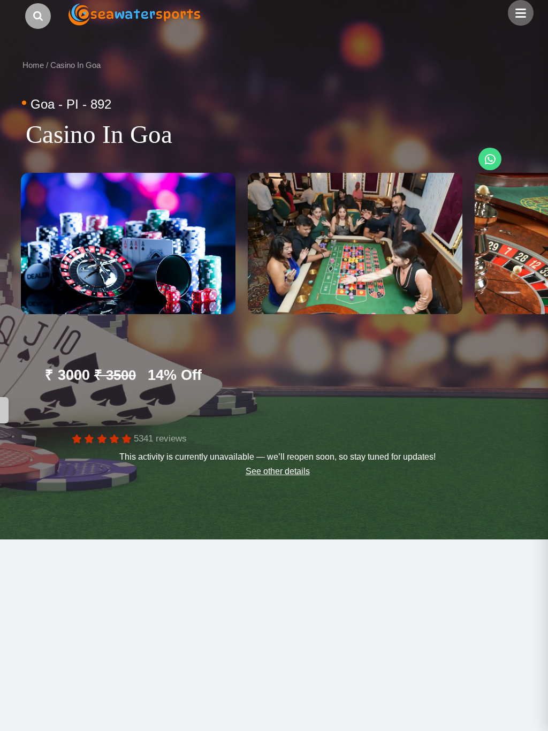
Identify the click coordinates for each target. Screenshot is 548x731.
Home (33, 65)
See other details (278, 471)
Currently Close (64, 410)
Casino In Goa (75, 65)
